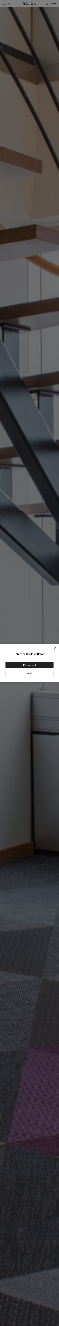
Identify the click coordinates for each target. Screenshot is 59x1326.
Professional (29, 665)
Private (29, 673)
